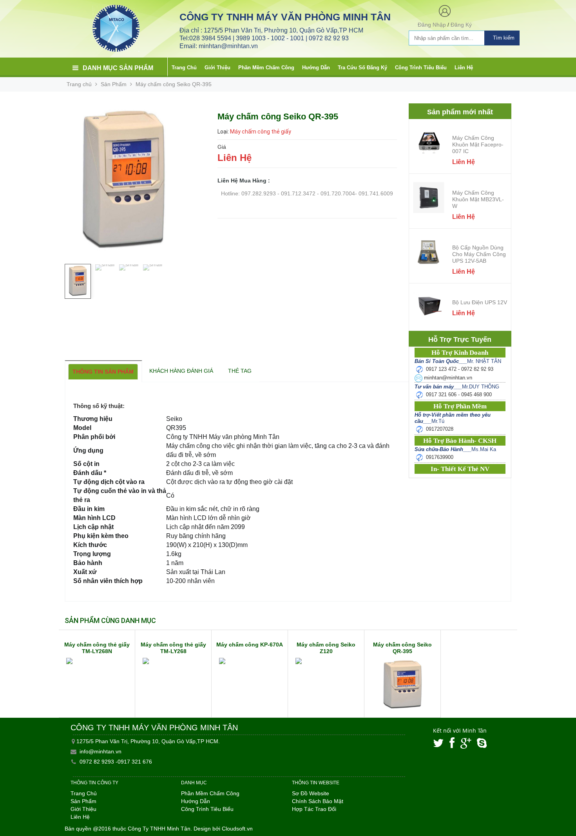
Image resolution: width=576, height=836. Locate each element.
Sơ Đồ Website (310, 793)
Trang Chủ (184, 67)
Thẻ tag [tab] (240, 371)
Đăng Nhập (432, 25)
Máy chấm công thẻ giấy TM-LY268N (97, 647)
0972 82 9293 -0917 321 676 (116, 761)
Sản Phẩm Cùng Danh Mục (110, 620)
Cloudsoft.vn (237, 828)
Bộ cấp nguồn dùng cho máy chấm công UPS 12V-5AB (479, 254)
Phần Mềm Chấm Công (266, 67)
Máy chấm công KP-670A (249, 644)
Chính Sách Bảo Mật (317, 801)
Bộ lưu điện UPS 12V (479, 302)
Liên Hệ (464, 67)
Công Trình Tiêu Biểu (421, 67)
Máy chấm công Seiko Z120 (326, 647)
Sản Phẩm (114, 84)
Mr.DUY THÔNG (457, 387)
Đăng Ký (461, 25)
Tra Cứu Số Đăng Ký (362, 67)
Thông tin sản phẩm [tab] (103, 371)
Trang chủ (79, 84)
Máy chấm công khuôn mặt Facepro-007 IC (478, 144)
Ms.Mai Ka (455, 449)
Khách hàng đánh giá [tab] (181, 371)
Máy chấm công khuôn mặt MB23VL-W (478, 199)
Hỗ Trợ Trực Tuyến (459, 339)
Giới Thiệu (217, 67)
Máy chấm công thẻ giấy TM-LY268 (173, 647)
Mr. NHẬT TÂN (458, 361)
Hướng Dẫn (316, 67)
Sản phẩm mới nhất (460, 112)
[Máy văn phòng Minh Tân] (115, 28)
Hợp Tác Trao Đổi (314, 809)
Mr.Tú (453, 418)
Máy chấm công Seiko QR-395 (402, 647)
